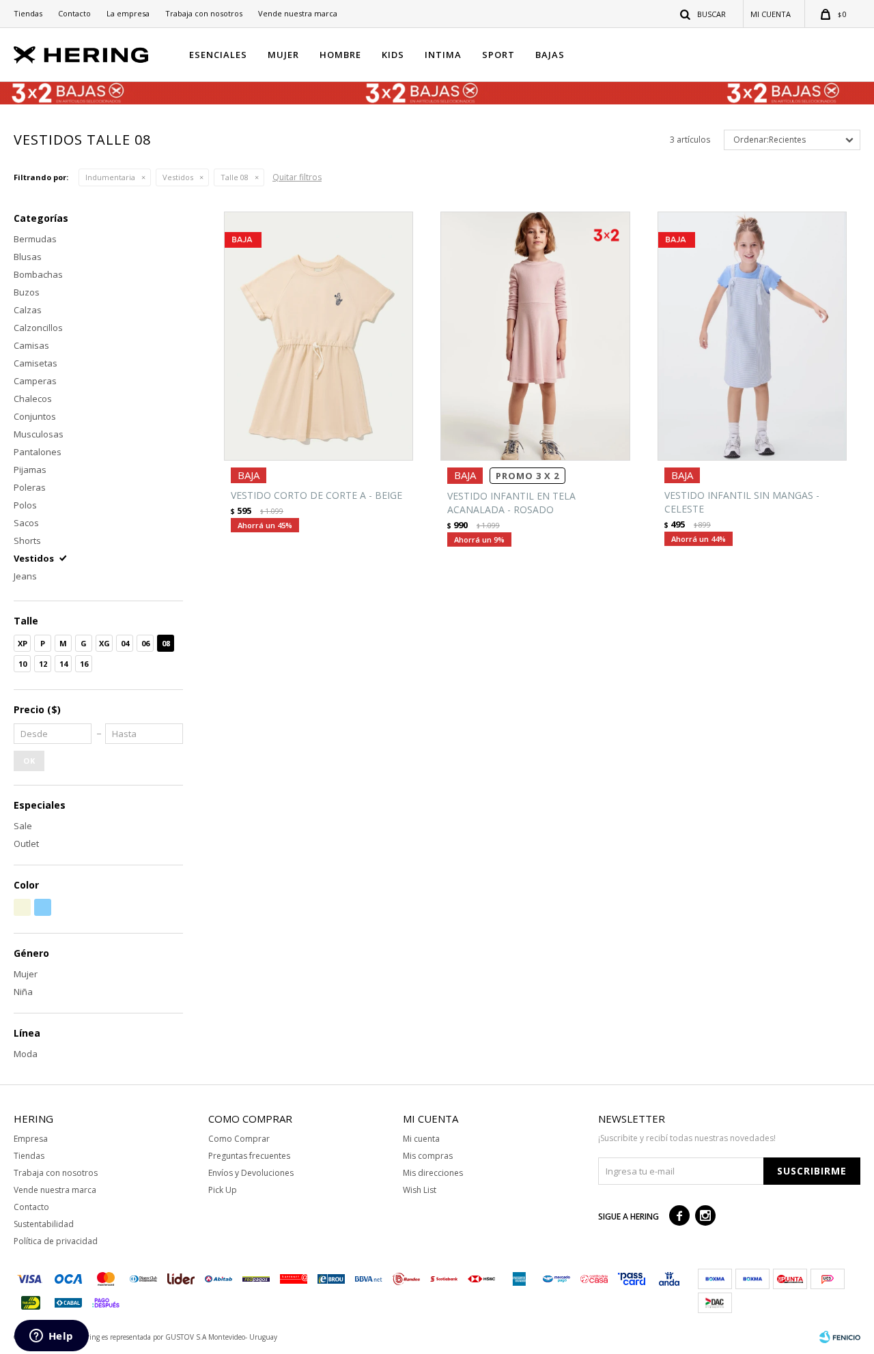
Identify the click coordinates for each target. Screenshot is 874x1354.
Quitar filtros (297, 177)
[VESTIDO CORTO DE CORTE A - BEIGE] (318, 336)
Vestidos (178, 177)
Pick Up (222, 1190)
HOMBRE (340, 54)
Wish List (419, 1190)
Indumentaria (110, 177)
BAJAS (550, 54)
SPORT (498, 54)
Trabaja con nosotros (203, 13)
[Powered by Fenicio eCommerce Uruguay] (839, 1337)
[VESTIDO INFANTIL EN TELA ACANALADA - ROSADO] (535, 336)
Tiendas (28, 13)
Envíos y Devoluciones (251, 1173)
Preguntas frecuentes (249, 1156)
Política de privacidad (56, 1241)
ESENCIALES (218, 54)
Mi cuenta (421, 1138)
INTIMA (443, 54)
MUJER (283, 54)
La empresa (128, 13)
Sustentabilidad (44, 1224)
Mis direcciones (433, 1173)
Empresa (31, 1138)
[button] (703, 13)
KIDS (393, 54)
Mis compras (428, 1156)
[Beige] (22, 907)
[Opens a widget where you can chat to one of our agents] (51, 1337)
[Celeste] (42, 907)
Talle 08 (235, 177)
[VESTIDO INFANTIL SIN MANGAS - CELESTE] (752, 336)
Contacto (74, 13)
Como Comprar (239, 1138)
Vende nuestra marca (297, 13)
